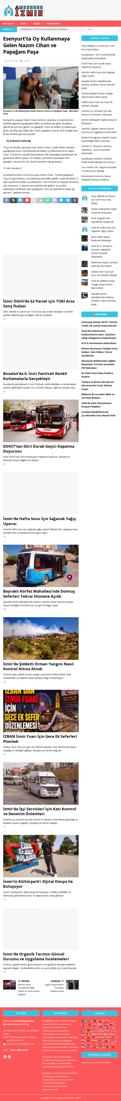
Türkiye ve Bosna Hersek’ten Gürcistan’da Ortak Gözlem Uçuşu (97, 385)
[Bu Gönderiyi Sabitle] (27, 200)
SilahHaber (67, 1040)
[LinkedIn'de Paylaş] (20, 200)
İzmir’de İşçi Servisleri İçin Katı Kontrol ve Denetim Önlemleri (39, 811)
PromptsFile (61, 1086)
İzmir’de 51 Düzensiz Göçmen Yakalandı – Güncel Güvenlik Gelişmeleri (96, 150)
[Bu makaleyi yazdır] (40, 200)
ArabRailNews (62, 1076)
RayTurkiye (59, 1060)
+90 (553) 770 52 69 (14, 1040)
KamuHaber (61, 1037)
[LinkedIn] (9, 1057)
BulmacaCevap (49, 1056)
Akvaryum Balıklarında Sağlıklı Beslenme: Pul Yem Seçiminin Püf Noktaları (98, 364)
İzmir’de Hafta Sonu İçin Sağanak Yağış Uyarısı (39, 521)
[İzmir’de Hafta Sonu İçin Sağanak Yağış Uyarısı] (41, 493)
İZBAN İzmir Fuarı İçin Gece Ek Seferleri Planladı (40, 739)
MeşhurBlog (57, 1066)
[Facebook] (5, 1057)
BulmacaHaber (70, 1050)
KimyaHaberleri (64, 1024)
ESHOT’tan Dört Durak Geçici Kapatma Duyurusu (38, 449)
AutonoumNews (61, 1073)
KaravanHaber (63, 1034)
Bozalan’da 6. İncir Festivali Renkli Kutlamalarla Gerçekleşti (35, 376)
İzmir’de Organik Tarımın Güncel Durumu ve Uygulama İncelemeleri (36, 956)
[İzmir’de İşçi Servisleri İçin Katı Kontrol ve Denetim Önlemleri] (41, 783)
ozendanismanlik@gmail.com (21, 1043)
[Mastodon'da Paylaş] (54, 200)
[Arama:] (102, 29)
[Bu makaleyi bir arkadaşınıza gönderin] (33, 200)
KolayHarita (48, 1060)
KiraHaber (74, 1047)
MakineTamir (48, 1040)
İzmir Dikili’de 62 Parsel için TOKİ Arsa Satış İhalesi (39, 303)
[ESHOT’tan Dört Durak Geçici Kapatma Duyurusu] (41, 421)
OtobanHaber (61, 1047)
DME (63, 1082)
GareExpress (48, 1076)
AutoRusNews (49, 1086)
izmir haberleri (103, 1062)
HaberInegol (48, 1047)
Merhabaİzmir (49, 1034)
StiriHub (56, 1082)
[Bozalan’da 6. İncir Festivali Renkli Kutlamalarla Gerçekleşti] (41, 348)
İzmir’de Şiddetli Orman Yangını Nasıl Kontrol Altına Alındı (38, 666)
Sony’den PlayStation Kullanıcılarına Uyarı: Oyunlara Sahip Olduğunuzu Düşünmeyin (98, 334)
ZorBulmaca (71, 1060)
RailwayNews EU (50, 1089)
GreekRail (69, 1079)
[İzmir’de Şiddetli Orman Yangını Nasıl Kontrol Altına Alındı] (41, 638)
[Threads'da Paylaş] (74, 200)
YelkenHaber (48, 1037)
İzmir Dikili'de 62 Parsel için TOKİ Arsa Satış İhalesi (103, 200)
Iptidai (58, 1040)
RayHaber (101, 314)
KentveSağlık (48, 1063)
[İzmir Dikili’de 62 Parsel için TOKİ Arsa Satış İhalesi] (41, 275)
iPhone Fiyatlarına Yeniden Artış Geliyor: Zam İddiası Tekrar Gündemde (99, 352)
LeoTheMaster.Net (51, 1043)
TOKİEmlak (68, 1066)
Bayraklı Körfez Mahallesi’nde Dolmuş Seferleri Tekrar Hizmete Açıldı (39, 594)
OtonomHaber (49, 1024)
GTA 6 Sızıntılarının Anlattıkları (98, 343)
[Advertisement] (41, 229)
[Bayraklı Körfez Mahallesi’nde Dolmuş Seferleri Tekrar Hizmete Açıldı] (41, 566)
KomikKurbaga (64, 1056)
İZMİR (23, 23)
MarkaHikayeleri (54, 1050)
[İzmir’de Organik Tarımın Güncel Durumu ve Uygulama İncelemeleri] (41, 928)
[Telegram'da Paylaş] (61, 200)
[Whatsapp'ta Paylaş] (47, 200)
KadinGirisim (61, 1027)
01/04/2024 (13, 60)
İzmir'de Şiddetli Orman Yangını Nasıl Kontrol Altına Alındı (103, 284)
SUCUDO (46, 1020)
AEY (44, 1050)
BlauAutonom (57, 1079)
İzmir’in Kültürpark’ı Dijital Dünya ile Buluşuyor (38, 884)
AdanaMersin (62, 1030)
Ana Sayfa (7, 23)
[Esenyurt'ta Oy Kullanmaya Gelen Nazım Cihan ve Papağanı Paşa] (41, 107)
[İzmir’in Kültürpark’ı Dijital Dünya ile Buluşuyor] (41, 856)
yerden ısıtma (88, 1062)
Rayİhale (46, 1066)
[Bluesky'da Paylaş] (68, 200)
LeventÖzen (48, 1027)
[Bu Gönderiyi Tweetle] (13, 200)
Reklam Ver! (53, 23)
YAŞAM (36, 23)
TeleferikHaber (69, 1020)
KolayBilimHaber (68, 1043)
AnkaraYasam (49, 1030)
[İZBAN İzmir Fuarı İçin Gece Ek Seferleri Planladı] (41, 711)
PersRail (46, 1079)
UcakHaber (72, 1037)
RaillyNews (47, 1073)
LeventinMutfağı (63, 1063)
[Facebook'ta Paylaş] (6, 200)
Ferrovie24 (47, 1082)
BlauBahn (73, 1073)
